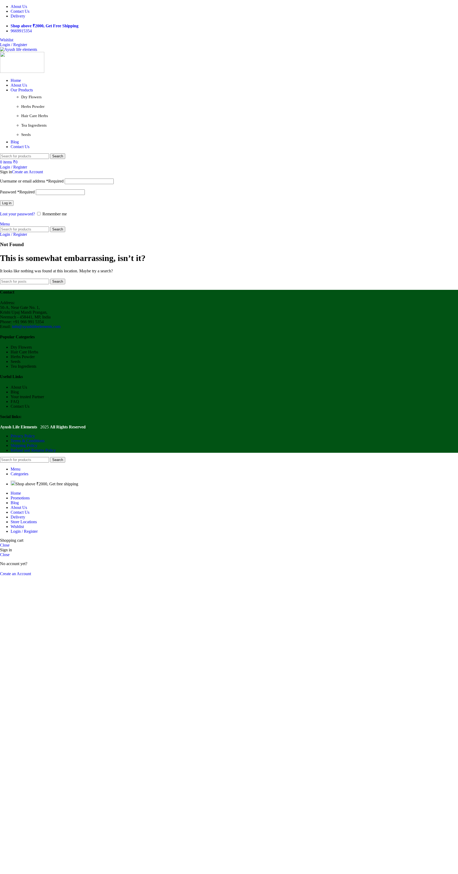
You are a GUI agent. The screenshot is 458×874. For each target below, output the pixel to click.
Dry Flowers (31, 97)
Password (17, 192)
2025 (25, 427)
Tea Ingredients (34, 125)
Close (5, 545)
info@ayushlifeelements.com (36, 326)
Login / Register (24, 531)
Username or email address (32, 181)
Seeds (26, 134)
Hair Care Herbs (34, 116)
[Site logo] (18, 49)
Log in (6, 203)
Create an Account (27, 172)
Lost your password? (17, 214)
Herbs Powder (33, 106)
